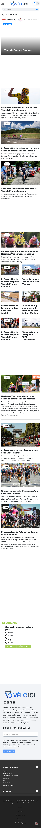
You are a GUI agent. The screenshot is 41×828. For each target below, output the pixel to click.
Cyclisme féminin (8, 785)
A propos (20, 807)
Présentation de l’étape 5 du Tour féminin (30, 281)
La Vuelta (6, 778)
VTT (9, 638)
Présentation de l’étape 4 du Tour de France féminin (10, 309)
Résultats (24, 646)
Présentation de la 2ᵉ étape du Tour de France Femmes (19, 451)
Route (10, 633)
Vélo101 (6, 707)
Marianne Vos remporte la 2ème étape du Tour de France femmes (18, 397)
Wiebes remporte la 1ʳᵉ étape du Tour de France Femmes (20, 492)
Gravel (10, 635)
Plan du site (20, 819)
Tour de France (7, 773)
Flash (7, 91)
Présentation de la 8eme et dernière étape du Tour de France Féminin (20, 149)
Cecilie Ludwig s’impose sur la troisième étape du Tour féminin (30, 309)
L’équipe (20, 811)
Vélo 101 (8, 24)
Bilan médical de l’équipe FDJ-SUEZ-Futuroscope (30, 336)
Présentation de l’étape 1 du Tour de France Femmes (20, 533)
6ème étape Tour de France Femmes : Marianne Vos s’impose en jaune (20, 252)
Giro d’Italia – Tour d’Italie (10, 775)
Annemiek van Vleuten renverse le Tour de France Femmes (19, 189)
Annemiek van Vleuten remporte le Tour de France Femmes (19, 108)
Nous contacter (20, 815)
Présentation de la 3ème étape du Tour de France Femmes (10, 336)
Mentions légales (20, 823)
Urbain (10, 642)
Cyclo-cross (7, 783)
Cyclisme (6, 771)
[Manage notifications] (36, 823)
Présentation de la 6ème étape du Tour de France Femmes (10, 283)
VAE (9, 640)
